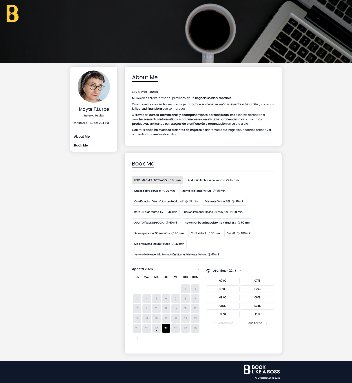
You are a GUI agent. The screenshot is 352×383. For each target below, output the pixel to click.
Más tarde (254, 323)
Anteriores (225, 323)
